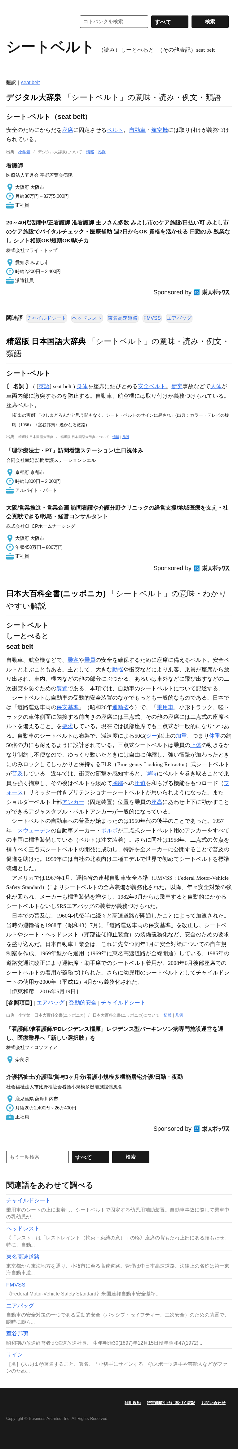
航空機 (159, 130)
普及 (17, 773)
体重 (214, 736)
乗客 (73, 660)
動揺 (117, 669)
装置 (62, 688)
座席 (67, 130)
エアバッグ (179, 318)
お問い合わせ (213, 1402)
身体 (82, 386)
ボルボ (109, 830)
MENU (12, 6)
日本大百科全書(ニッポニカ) (56, 593)
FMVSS (152, 318)
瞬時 (151, 773)
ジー (151, 736)
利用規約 (133, 1402)
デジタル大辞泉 (34, 97)
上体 (195, 745)
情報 (90, 152)
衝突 (177, 386)
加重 (181, 736)
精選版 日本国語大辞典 (46, 341)
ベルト (115, 130)
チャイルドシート (46, 318)
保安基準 (67, 707)
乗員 (89, 660)
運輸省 (120, 707)
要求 (67, 726)
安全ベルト (152, 386)
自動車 (137, 130)
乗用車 (165, 707)
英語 (44, 386)
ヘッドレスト (87, 318)
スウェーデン (34, 830)
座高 (156, 802)
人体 (216, 386)
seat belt (30, 82)
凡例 (102, 152)
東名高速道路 (123, 318)
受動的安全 (83, 1003)
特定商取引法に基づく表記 (171, 1402)
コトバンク (37, 21)
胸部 (117, 783)
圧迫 (140, 783)
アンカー (73, 802)
